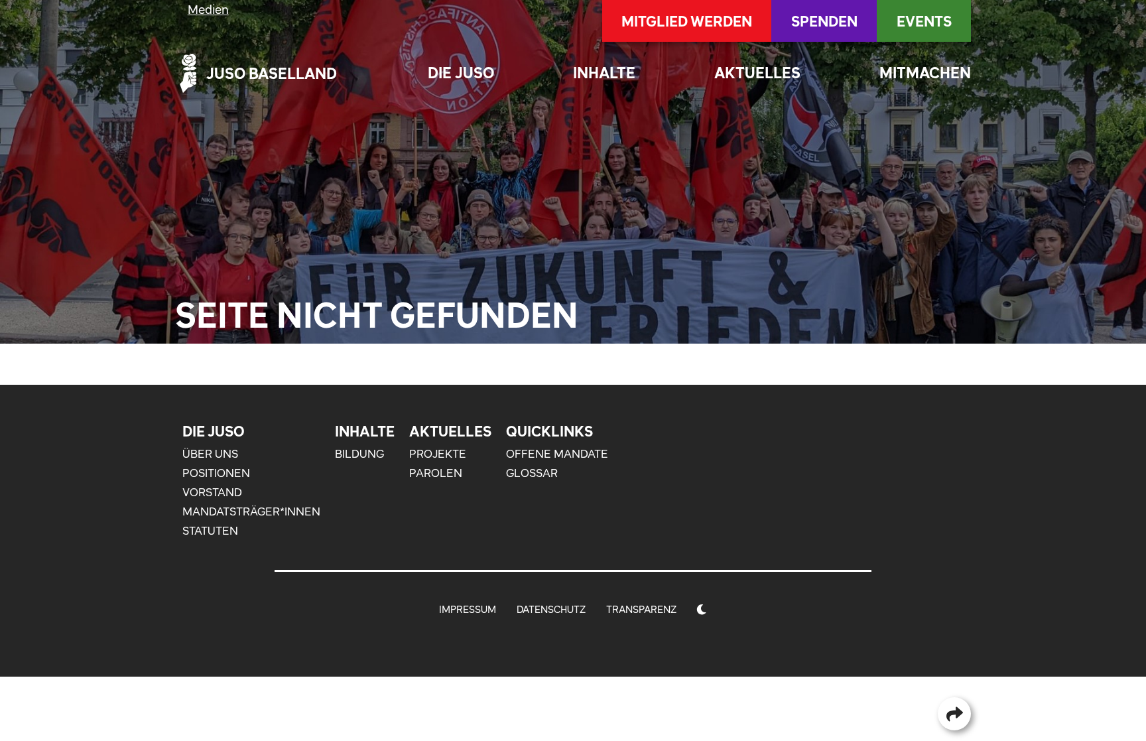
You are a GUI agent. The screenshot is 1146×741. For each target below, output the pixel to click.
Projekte (437, 454)
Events (924, 21)
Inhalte (604, 72)
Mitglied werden (686, 21)
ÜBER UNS (210, 454)
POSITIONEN (216, 473)
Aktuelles (757, 72)
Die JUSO (461, 72)
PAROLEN (435, 473)
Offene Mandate (557, 454)
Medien (208, 9)
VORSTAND (212, 492)
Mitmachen (925, 72)
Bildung (359, 454)
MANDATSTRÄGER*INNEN (251, 511)
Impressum (467, 609)
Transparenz (641, 609)
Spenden (824, 21)
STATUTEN (210, 531)
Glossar (532, 473)
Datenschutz (551, 609)
